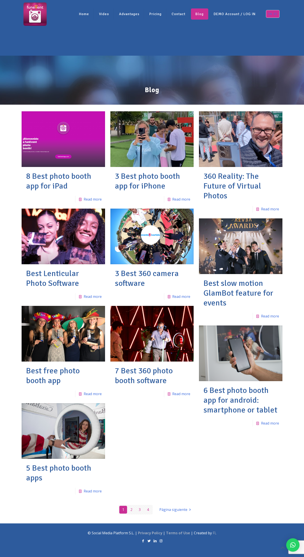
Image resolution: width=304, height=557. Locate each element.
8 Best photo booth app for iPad (58, 181)
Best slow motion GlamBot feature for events (238, 293)
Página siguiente (173, 509)
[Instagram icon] (161, 541)
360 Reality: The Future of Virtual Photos (232, 186)
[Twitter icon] (149, 541)
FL (215, 533)
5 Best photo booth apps (58, 473)
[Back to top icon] (282, 548)
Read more (93, 199)
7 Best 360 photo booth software (144, 376)
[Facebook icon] (143, 541)
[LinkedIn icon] (155, 541)
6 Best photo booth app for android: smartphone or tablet (240, 400)
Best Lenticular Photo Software (52, 278)
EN (270, 14)
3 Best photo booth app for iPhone (147, 181)
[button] (293, 545)
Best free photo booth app (53, 376)
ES (275, 14)
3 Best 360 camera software (147, 278)
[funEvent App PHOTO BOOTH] (35, 14)
